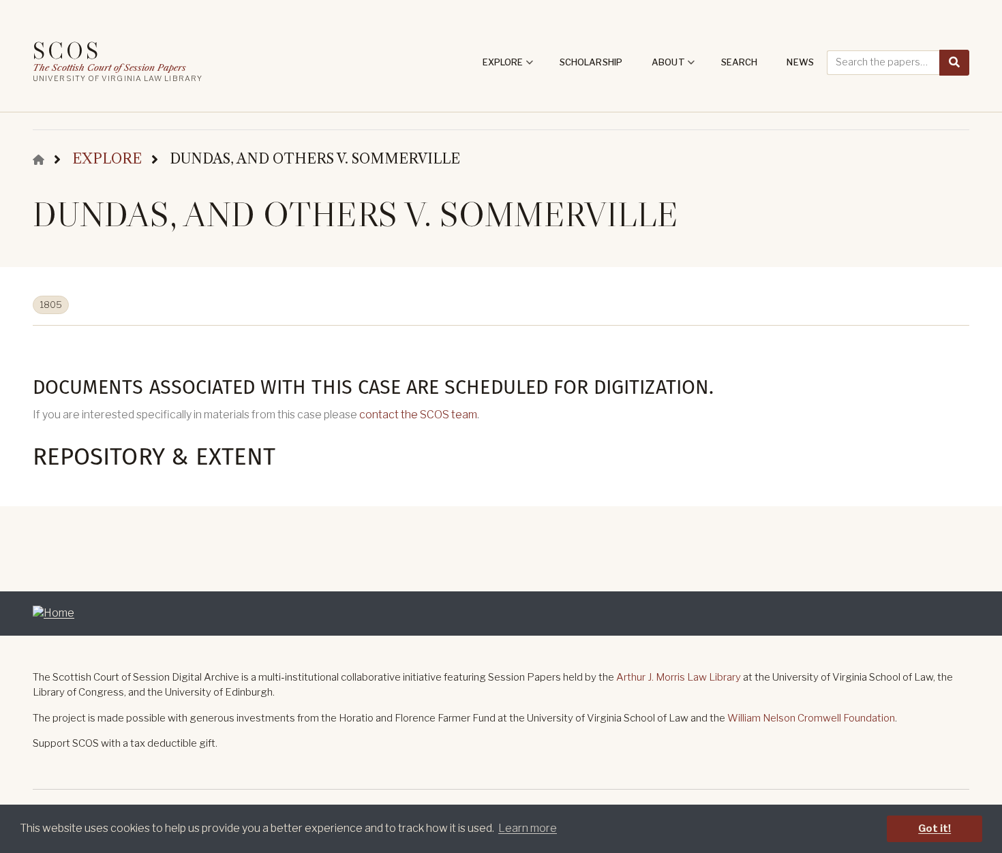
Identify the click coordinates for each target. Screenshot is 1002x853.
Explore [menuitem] (508, 67)
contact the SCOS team (418, 414)
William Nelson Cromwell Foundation (811, 718)
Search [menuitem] (739, 62)
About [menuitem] (673, 67)
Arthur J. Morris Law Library (678, 677)
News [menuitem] (800, 62)
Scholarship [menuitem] (591, 62)
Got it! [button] (934, 828)
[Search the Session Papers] (954, 63)
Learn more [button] (527, 828)
